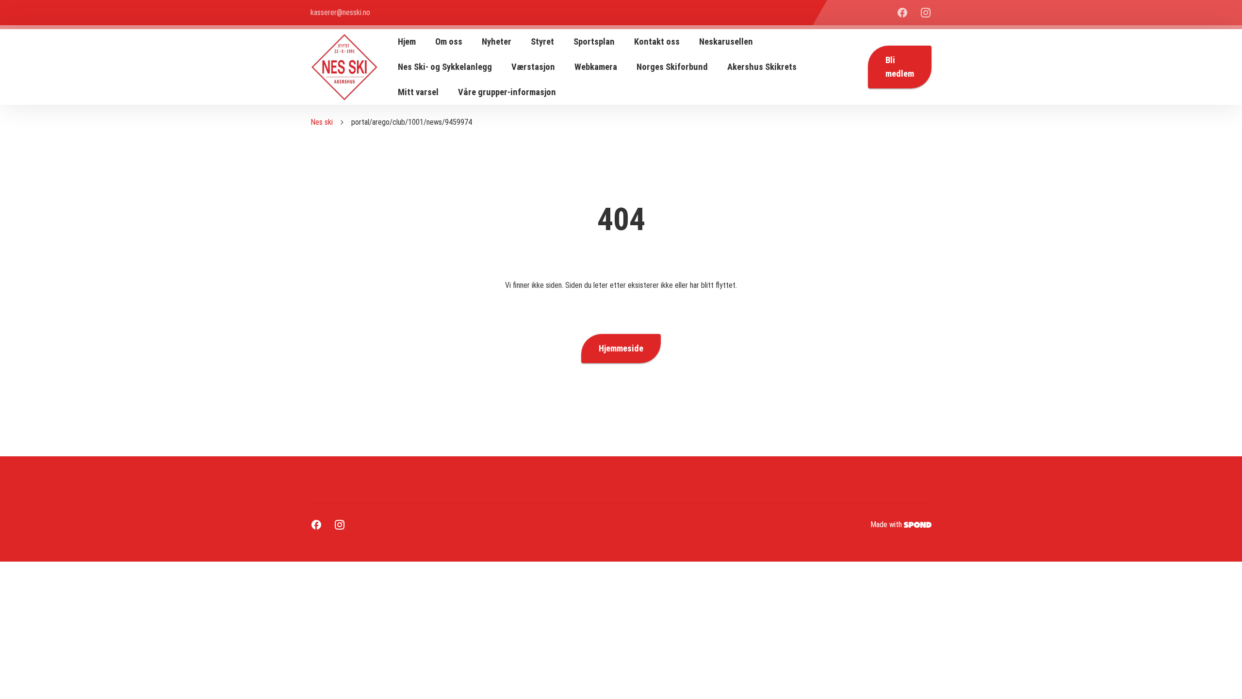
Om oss (448, 41)
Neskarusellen (726, 41)
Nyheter (496, 41)
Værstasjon (533, 67)
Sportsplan (594, 41)
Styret (542, 41)
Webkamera (595, 67)
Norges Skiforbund (672, 67)
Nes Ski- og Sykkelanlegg (445, 67)
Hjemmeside (621, 348)
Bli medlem (899, 67)
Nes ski (321, 122)
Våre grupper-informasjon (507, 92)
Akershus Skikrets (762, 67)
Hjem (407, 41)
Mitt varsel (418, 92)
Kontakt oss (657, 41)
